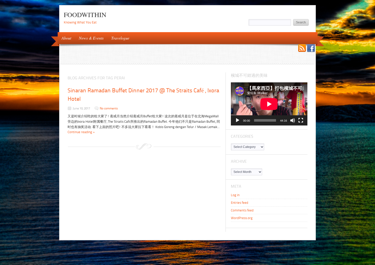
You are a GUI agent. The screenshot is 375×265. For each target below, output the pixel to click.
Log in (235, 195)
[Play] (237, 120)
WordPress (186, 259)
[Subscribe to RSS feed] (302, 48)
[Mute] (292, 120)
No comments (109, 108)
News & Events (89, 38)
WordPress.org (242, 218)
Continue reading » (81, 132)
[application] (269, 103)
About (64, 38)
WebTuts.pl (211, 259)
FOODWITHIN (85, 14)
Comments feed (242, 210)
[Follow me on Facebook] (311, 48)
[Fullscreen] (300, 120)
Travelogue (118, 38)
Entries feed (239, 203)
